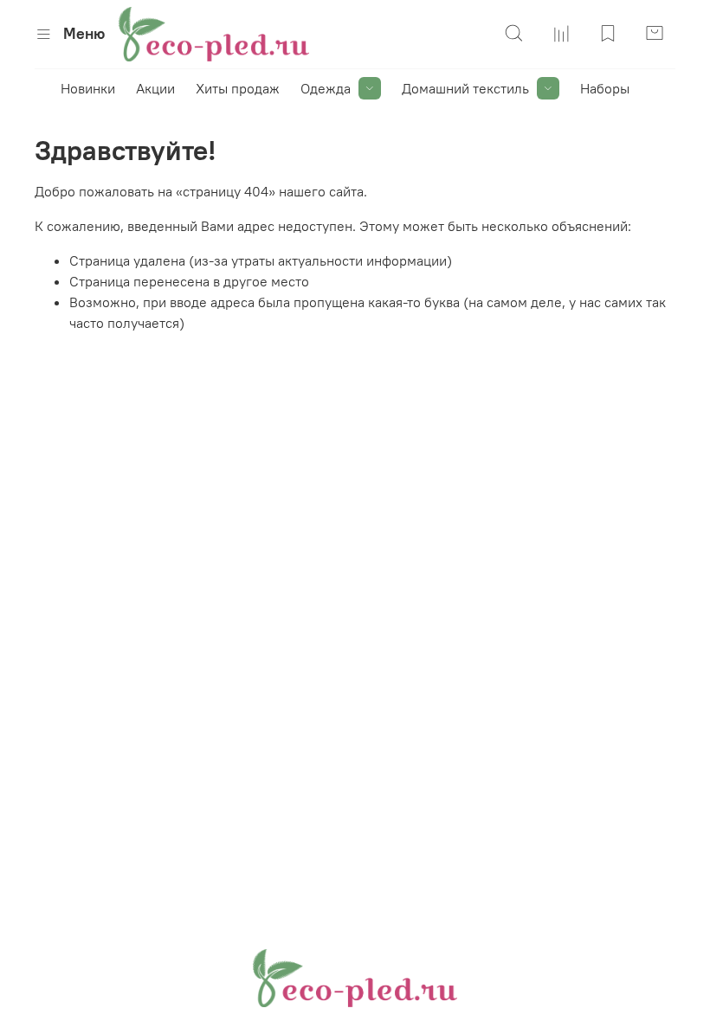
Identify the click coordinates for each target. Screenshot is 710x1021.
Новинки (88, 88)
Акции (155, 88)
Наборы (604, 88)
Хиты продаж (238, 88)
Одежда (325, 88)
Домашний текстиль (465, 88)
